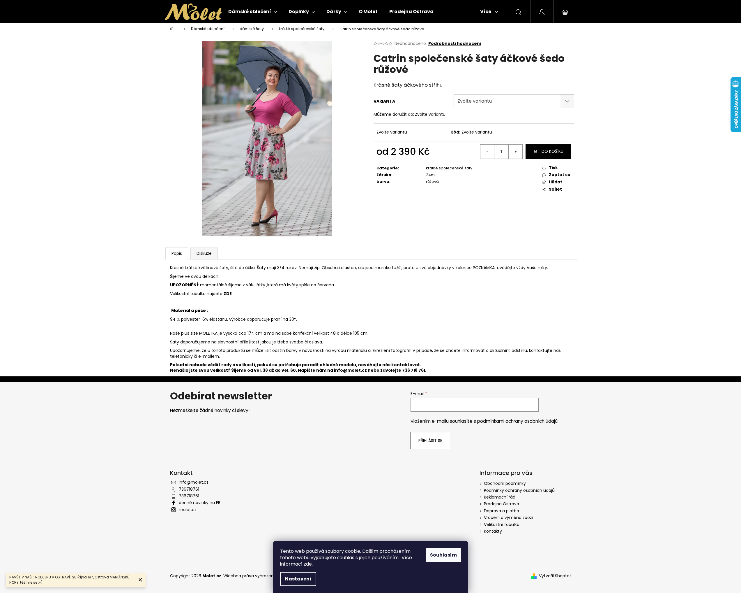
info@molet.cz (351, 370)
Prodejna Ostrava (501, 504)
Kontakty (493, 531)
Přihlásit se (430, 440)
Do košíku (552, 151)
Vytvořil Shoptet (555, 576)
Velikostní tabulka (501, 524)
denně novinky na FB (199, 503)
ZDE (228, 293)
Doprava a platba (501, 511)
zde (308, 564)
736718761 (189, 489)
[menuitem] (252, 11)
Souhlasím (443, 555)
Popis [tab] (176, 253)
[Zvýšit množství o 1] (515, 152)
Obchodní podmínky (505, 483)
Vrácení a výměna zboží (508, 517)
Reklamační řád (499, 497)
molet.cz (188, 510)
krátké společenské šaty (449, 168)
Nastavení (298, 579)
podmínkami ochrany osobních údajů (517, 421)
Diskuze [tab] (204, 253)
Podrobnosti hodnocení (454, 43)
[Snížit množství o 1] (487, 152)
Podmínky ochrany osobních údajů (519, 490)
